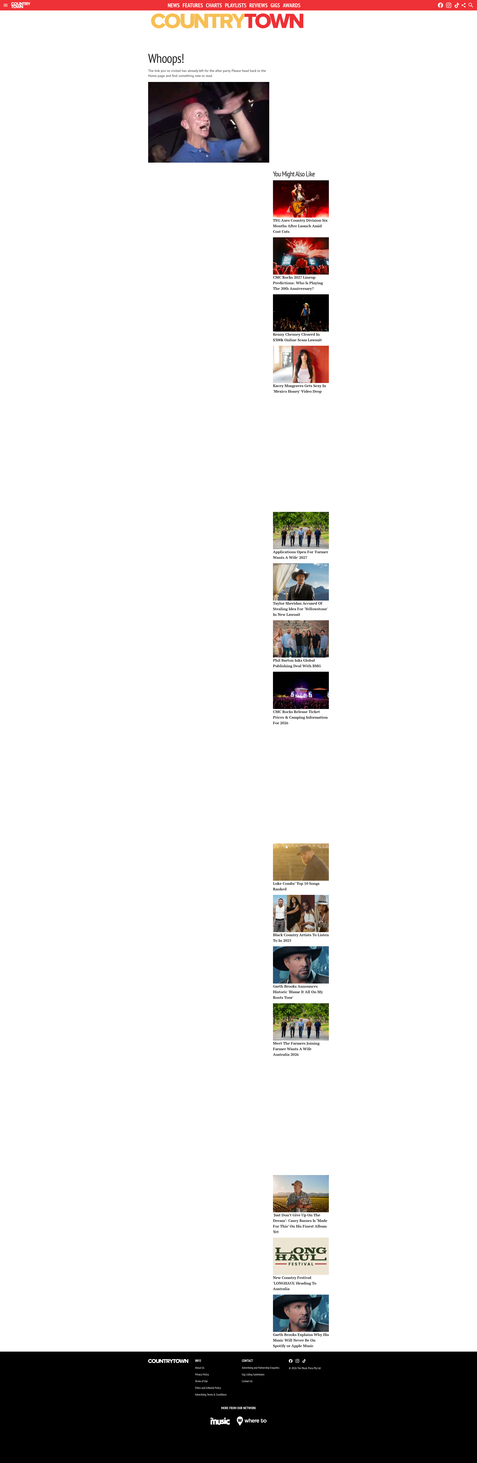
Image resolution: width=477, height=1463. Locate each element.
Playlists (235, 5)
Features (193, 5)
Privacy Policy (202, 1374)
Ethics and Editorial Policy (208, 1387)
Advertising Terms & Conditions (211, 1394)
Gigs (275, 5)
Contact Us (247, 1381)
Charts (214, 5)
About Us (199, 1367)
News (174, 5)
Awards (291, 5)
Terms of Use (201, 1381)
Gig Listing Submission (253, 1374)
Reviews (258, 5)
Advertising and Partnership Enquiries (260, 1367)
